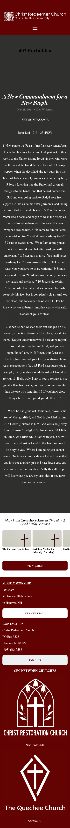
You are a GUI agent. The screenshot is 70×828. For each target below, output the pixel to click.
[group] (16, 541)
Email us (35, 660)
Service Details (35, 613)
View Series (35, 565)
